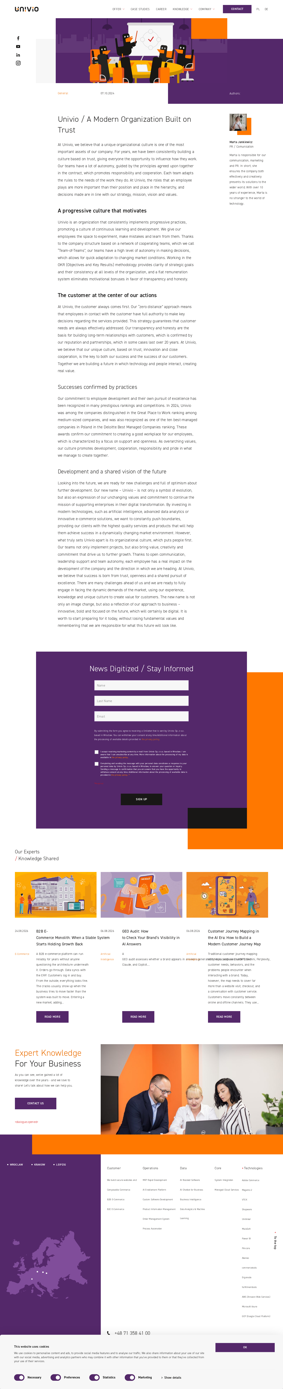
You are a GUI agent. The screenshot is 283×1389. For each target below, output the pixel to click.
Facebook (18, 38)
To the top (275, 1240)
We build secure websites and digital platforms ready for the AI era (123, 1182)
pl (258, 9)
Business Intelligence (190, 1199)
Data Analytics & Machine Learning (192, 1214)
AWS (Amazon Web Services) (256, 1296)
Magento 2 (247, 1190)
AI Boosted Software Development (190, 1182)
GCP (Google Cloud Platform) (256, 1316)
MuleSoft (246, 1228)
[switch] (56, 1377)
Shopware (247, 1209)
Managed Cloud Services (227, 1189)
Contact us (35, 1103)
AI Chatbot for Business (191, 1189)
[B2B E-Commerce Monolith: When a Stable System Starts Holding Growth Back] (55, 900)
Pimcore (246, 1248)
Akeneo (245, 1258)
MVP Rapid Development (155, 1180)
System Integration (224, 1180)
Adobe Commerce (250, 1180)
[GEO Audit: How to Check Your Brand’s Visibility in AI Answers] (141, 900)
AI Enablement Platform (154, 1189)
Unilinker (246, 1219)
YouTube (18, 46)
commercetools (249, 1267)
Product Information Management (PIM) (159, 1211)
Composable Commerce (118, 1189)
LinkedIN (18, 55)
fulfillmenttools (249, 1287)
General (63, 93)
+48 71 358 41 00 (132, 1333)
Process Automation (152, 1228)
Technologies (253, 1168)
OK (245, 1347)
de (266, 9)
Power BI (246, 1238)
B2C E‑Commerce (115, 1209)
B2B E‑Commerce (115, 1199)
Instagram (18, 63)
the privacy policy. (151, 739)
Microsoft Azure (249, 1306)
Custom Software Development (158, 1199)
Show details (172, 1378)
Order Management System (156, 1219)
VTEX (244, 1199)
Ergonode (246, 1277)
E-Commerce (22, 954)
